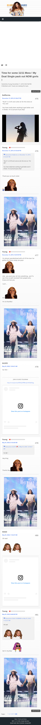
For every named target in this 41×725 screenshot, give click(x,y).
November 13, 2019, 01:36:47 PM (11, 98)
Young (4, 147)
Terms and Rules (22, 719)
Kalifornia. (6, 95)
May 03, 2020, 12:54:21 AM (9, 366)
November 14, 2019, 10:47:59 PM (11, 255)
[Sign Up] (2, 65)
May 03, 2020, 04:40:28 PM (9, 614)
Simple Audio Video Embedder (17, 723)
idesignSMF (28, 723)
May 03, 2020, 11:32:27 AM (9, 535)
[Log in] (6, 65)
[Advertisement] (20, 41)
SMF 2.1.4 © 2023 (16, 721)
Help (15, 719)
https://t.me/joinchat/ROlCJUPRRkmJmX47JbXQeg (20, 383)
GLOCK (5, 363)
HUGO (4, 532)
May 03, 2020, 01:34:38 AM (9, 442)
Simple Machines (25, 721)
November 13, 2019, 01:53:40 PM (11, 150)
